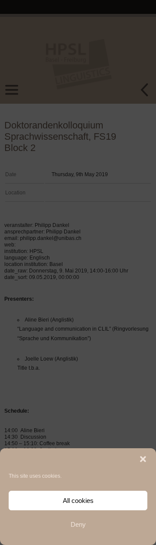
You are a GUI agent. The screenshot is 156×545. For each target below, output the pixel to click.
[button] (143, 459)
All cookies (78, 500)
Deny (78, 524)
